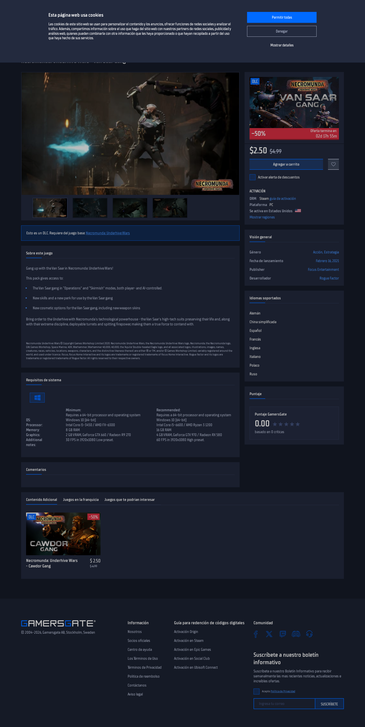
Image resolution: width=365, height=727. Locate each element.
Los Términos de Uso (143, 658)
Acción (318, 252)
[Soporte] (309, 634)
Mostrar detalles (281, 45)
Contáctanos (137, 685)
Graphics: (33, 434)
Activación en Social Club (192, 658)
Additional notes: (34, 442)
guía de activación (283, 198)
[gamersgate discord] (296, 634)
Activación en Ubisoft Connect (196, 667)
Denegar (282, 31)
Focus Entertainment (323, 269)
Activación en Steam (189, 640)
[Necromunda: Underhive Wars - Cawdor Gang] (63, 534)
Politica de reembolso (144, 676)
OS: (28, 419)
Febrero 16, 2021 (327, 260)
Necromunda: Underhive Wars (108, 233)
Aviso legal (135, 694)
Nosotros (135, 631)
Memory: (33, 429)
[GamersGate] (58, 627)
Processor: (34, 424)
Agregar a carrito (286, 164)
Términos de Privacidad (145, 667)
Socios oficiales (139, 640)
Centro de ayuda (140, 649)
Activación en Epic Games (192, 649)
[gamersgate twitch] (282, 634)
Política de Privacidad (283, 691)
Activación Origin (186, 631)
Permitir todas (282, 17)
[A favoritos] (333, 164)
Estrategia (331, 252)
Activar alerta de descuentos (279, 177)
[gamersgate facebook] (255, 634)
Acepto (278, 691)
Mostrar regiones (262, 217)
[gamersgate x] (269, 634)
